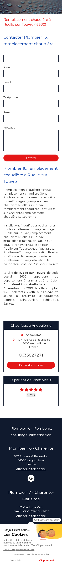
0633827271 (31, 355)
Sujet (6, 112)
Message (9, 127)
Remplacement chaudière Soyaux (27, 189)
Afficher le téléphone (31, 469)
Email (7, 82)
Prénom (8, 67)
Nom (6, 52)
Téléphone (10, 97)
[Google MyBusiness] (31, 478)
